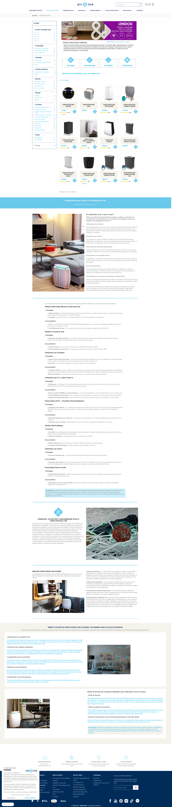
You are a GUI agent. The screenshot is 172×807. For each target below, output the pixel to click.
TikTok (131, 801)
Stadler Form (97, 780)
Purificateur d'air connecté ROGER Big (129, 174)
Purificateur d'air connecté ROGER (109, 174)
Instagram (126, 801)
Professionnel (127, 65)
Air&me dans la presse (39, 780)
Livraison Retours (78, 785)
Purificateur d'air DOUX (89, 105)
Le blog (55, 796)
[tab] (99, 48)
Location (76, 796)
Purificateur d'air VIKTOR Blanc (109, 105)
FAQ (54, 794)
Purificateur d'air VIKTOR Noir (68, 140)
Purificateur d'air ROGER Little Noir (129, 140)
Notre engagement (79, 789)
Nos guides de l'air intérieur (61, 778)
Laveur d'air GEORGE (109, 140)
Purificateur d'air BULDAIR (68, 105)
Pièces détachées (79, 794)
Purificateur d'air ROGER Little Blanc (68, 174)
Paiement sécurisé (79, 787)
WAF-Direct (83, 805)
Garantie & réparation (80, 792)
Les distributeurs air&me (39, 783)
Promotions (56, 789)
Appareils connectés (59, 783)
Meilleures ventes (58, 792)
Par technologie (89, 65)
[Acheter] (75, 112)
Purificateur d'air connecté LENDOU (129, 105)
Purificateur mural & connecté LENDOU (89, 141)
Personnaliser (11, 798)
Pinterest (121, 801)
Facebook (110, 801)
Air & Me (96, 778)
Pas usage (70, 65)
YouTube (115, 801)
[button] (8, 804)
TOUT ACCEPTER (30, 798)
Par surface (108, 65)
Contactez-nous (78, 782)
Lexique (55, 780)
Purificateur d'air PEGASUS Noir (89, 174)
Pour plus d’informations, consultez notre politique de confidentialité (20, 792)
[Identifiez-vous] (149, 4)
